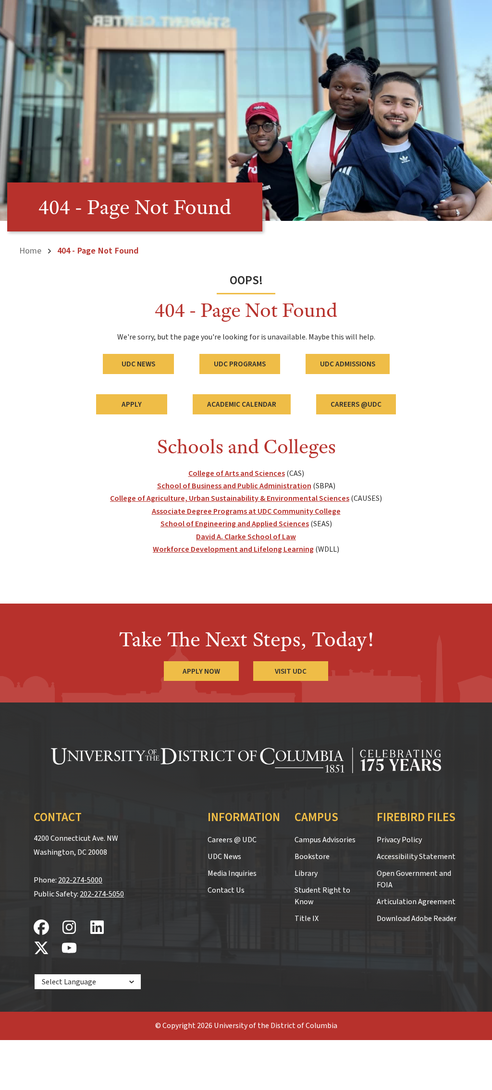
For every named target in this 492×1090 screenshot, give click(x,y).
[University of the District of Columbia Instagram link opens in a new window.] (69, 928)
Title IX (307, 918)
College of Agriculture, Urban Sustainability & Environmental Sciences (229, 498)
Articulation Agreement (416, 901)
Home (30, 250)
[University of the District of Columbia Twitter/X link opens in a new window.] (41, 948)
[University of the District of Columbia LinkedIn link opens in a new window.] (97, 928)
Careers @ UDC (232, 840)
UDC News (138, 364)
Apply (132, 404)
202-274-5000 (80, 880)
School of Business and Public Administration (234, 486)
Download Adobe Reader (416, 918)
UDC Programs (240, 364)
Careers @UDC (356, 404)
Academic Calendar (241, 404)
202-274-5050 (102, 894)
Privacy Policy (399, 840)
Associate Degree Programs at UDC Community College (246, 511)
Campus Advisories (325, 840)
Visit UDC (291, 671)
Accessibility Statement (416, 856)
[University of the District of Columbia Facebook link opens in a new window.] (41, 928)
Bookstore (312, 856)
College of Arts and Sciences (236, 473)
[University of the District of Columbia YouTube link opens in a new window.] (69, 948)
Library (306, 873)
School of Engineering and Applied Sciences (234, 524)
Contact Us (226, 890)
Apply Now (201, 671)
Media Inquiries (232, 873)
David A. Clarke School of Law (246, 537)
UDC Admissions (347, 364)
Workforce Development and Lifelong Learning (233, 549)
